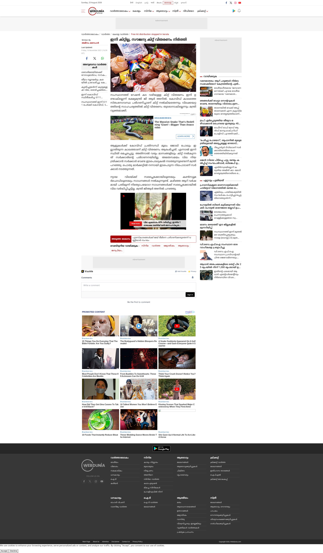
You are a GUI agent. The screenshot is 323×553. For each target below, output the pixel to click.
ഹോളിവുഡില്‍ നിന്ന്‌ (153, 492)
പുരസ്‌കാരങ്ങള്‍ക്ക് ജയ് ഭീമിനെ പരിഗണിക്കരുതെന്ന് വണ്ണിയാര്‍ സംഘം (162, 239)
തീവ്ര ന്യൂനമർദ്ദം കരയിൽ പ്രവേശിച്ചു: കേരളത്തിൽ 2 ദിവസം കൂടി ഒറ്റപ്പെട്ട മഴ (94, 81)
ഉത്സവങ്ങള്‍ (182, 511)
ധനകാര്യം (115, 475)
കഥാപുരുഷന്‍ (150, 483)
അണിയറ (148, 475)
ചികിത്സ (181, 471)
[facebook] (226, 3)
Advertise (105, 542)
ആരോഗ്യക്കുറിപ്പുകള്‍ (187, 466)
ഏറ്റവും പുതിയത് (214, 180)
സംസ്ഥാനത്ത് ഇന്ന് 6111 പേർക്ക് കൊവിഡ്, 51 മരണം (94, 103)
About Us (96, 542)
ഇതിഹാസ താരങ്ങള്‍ (220, 471)
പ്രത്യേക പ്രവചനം (185, 532)
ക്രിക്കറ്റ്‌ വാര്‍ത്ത (217, 462)
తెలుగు (159, 3)
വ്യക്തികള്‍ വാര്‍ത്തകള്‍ (188, 528)
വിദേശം (114, 466)
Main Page (86, 542)
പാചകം (214, 511)
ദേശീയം (114, 462)
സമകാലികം (116, 471)
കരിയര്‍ (114, 483)
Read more (136, 224)
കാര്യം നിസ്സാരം (151, 462)
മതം (179, 502)
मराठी (152, 3)
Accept (4, 551)
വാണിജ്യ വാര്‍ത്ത (119, 507)
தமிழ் (146, 3)
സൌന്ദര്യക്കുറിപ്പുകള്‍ (220, 515)
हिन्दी (131, 3)
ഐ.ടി (113, 479)
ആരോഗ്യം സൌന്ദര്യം (220, 507)
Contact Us (126, 542)
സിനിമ (148, 11)
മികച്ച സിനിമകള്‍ (152, 488)
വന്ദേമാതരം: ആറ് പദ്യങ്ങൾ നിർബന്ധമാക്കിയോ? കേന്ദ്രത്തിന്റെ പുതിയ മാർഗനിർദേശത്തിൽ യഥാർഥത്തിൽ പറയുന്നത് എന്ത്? (220, 83)
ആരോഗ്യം (162, 11)
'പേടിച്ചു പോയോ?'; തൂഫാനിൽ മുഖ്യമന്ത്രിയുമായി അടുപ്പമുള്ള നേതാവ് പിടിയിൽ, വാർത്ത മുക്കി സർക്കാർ (220, 142)
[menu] (83, 11)
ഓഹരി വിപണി (118, 502)
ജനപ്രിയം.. (117, 250)
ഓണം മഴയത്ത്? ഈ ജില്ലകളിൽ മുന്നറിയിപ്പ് (218, 226)
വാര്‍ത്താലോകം (119, 11)
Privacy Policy (137, 542)
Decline (13, 551)
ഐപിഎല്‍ (215, 475)
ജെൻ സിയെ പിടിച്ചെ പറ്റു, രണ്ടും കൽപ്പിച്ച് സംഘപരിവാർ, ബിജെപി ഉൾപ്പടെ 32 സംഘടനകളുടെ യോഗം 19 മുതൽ (220, 162)
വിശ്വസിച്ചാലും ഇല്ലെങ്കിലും (189, 524)
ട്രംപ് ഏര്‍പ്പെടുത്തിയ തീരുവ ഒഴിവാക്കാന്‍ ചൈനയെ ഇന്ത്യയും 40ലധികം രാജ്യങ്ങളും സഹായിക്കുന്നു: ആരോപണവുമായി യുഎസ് (220, 122)
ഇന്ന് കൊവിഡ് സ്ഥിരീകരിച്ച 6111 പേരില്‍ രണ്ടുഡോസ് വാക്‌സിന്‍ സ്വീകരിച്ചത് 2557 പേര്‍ (93, 96)
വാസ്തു (181, 519)
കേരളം (137, 11)
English (139, 3)
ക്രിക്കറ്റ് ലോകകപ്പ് (218, 479)
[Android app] (161, 448)
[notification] (239, 10)
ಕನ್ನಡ (176, 3)
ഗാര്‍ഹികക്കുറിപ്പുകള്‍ (220, 524)
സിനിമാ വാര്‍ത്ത (151, 479)
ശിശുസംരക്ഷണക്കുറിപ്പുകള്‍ (223, 519)
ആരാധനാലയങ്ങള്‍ (186, 507)
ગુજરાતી (183, 3)
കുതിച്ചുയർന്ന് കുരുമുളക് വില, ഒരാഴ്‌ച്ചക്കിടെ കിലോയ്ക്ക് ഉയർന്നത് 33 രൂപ (94, 88)
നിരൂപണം (148, 471)
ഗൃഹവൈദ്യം (183, 475)
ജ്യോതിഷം (169, 246)
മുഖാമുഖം (149, 466)
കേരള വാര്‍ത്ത (120, 34)
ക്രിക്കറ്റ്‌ (201, 11)
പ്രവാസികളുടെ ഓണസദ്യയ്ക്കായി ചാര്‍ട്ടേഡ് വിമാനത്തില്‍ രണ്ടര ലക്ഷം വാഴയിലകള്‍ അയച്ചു (220, 187)
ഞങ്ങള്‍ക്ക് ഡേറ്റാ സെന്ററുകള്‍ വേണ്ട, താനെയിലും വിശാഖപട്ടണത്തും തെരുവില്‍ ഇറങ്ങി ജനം (218, 102)
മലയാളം (168, 3)
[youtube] (240, 3)
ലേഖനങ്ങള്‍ (182, 462)
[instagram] (235, 3)
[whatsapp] (102, 58)
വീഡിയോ (188, 11)
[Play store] (234, 10)
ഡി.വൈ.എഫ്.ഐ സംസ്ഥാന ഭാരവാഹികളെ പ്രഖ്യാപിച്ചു (219, 246)
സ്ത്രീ (175, 11)
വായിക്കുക (210, 76)
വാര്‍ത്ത (105, 34)
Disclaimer (115, 542)
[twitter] (231, 3)
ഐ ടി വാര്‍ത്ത (151, 502)
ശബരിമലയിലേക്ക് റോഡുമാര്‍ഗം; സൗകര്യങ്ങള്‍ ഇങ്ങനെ (94, 74)
